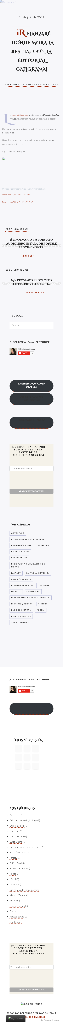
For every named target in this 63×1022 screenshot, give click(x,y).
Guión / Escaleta (21, 579)
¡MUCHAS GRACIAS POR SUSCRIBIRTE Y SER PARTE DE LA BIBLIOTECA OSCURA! (28, 451)
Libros (28, 84)
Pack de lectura (21, 610)
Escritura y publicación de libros (28, 565)
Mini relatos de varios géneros (30, 598)
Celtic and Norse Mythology (28, 539)
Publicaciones (47, 84)
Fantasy (16, 573)
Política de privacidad (31, 1017)
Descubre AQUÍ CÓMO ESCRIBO (17, 194)
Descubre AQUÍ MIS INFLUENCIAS (17, 202)
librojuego (33, 592)
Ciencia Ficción (20, 552)
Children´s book (21, 545)
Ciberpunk (43, 545)
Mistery (42, 604)
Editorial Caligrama (20, 115)
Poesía (41, 610)
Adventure (17, 533)
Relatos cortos (21, 616)
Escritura (12, 84)
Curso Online (19, 558)
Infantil (16, 592)
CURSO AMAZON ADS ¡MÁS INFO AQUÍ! (31, 708)
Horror (45, 585)
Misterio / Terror (22, 604)
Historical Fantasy (23, 585)
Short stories (20, 622)
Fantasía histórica (38, 573)
